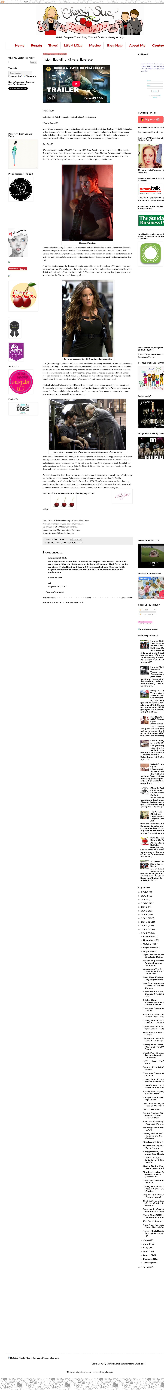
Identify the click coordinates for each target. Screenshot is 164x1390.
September (149, 947)
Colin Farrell (48, 116)
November (149, 940)
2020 (145, 903)
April (146, 1251)
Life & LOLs (73, 45)
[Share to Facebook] (78, 539)
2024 (145, 896)
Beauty (36, 45)
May (146, 1247)
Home (19, 45)
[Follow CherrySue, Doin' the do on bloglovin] (145, 623)
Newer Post (49, 597)
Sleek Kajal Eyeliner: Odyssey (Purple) (153, 978)
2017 (144, 914)
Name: (149, 80)
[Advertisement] (19, 215)
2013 (144, 929)
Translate (31, 76)
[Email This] (71, 539)
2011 (144, 1267)
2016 (144, 918)
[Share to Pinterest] (80, 539)
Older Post (126, 597)
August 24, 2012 (57, 586)
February (148, 1259)
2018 (144, 911)
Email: (148, 85)
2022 (145, 899)
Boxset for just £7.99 (51, 532)
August (147, 951)
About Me (137, 45)
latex (88, 1372)
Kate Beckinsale (62, 116)
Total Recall (77, 543)
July (145, 1240)
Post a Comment (55, 592)
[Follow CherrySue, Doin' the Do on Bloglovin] (18, 256)
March (147, 1255)
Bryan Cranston (89, 116)
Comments (147, 614)
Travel (53, 45)
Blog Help (114, 45)
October (147, 944)
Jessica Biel (75, 116)
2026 (145, 892)
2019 (144, 907)
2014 (144, 925)
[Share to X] (76, 539)
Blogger (109, 1372)
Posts (144, 610)
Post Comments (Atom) (70, 602)
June (146, 1244)
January (147, 1262)
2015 (144, 922)
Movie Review (57, 543)
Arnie (78, 529)
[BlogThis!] (73, 539)
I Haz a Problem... (152, 1109)
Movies (95, 45)
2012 (144, 933)
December (149, 936)
